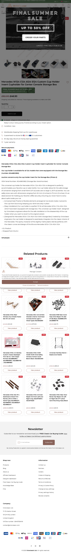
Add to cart (12, 114)
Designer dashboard (9, 478)
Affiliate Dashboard (9, 475)
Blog (4, 468)
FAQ (4, 489)
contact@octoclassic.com (11, 525)
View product (12, 290)
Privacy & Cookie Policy (29, 285)
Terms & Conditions (43, 285)
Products (6, 465)
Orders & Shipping (44, 475)
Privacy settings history (46, 492)
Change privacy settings (46, 489)
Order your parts (35, 37)
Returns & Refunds (44, 478)
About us (6, 472)
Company (6, 503)
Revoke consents (43, 496)
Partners (41, 468)
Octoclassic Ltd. (32, 550)
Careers (40, 472)
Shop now (7, 460)
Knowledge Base (8, 485)
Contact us (41, 465)
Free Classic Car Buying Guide (12, 482)
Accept (35, 282)
